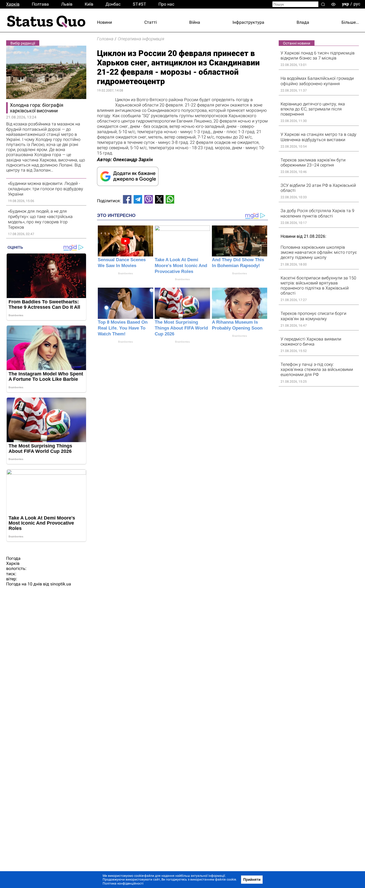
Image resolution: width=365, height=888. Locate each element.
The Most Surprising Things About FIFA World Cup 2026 (181, 328)
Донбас (113, 4)
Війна (194, 22)
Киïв (89, 4)
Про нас (166, 4)
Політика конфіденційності (123, 883)
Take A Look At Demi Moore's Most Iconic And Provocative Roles (181, 265)
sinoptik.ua (60, 583)
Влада (303, 22)
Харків (13, 4)
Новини (104, 22)
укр (345, 3)
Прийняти (252, 879)
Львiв (66, 4)
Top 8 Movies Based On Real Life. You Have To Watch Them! (122, 328)
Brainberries (125, 273)
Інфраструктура (248, 22)
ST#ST (139, 4)
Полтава (40, 4)
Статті (150, 22)
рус (357, 3)
